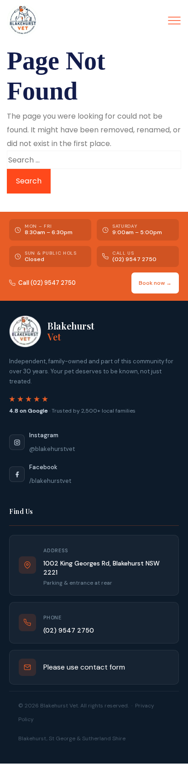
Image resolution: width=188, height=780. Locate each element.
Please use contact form (84, 667)
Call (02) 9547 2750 (47, 283)
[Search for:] (94, 160)
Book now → (155, 283)
